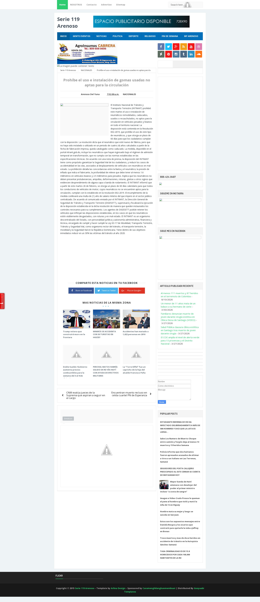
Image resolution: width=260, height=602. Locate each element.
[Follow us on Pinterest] (168, 54)
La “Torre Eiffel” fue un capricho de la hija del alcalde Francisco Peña (134, 369)
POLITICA (117, 36)
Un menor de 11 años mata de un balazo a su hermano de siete (178, 305)
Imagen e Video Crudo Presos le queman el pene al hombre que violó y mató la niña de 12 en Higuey (180, 501)
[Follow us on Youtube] (191, 46)
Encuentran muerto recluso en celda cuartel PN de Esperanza (129, 394)
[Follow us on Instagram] (176, 54)
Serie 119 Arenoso (68, 22)
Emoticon (68, 418)
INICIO (63, 36)
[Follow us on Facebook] (161, 46)
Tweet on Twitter (109, 290)
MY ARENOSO (191, 36)
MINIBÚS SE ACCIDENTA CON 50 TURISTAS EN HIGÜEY (104, 334)
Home (62, 4)
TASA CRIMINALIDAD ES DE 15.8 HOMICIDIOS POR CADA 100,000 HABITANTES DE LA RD (175, 554)
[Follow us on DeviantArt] (161, 54)
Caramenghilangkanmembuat (159, 588)
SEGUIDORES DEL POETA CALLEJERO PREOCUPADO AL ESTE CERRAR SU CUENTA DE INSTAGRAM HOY (180, 471)
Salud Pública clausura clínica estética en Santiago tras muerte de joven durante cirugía (180, 330)
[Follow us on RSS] (183, 46)
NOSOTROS (76, 4)
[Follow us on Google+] (176, 46)
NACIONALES (129, 94)
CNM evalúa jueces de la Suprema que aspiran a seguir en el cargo (85, 395)
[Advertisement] (85, 256)
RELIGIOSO (150, 36)
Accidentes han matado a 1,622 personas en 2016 (136, 333)
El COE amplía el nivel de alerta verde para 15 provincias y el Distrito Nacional (180, 340)
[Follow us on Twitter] (168, 46)
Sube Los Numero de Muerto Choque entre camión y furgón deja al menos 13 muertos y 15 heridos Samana (179, 442)
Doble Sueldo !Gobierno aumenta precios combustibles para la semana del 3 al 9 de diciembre (75, 372)
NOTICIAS (101, 36)
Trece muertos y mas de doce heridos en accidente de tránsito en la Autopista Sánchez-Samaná (180, 541)
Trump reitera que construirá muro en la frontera (74, 334)
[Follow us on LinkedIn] (191, 54)
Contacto (92, 4)
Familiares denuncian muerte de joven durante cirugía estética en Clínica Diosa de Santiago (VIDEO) (178, 316)
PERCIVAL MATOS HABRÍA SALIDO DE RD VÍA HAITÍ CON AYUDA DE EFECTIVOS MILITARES (106, 371)
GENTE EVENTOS (81, 36)
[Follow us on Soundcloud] (198, 54)
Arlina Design (118, 588)
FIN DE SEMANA (170, 36)
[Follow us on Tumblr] (183, 54)
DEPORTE (133, 36)
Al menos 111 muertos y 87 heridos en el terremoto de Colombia (179, 295)
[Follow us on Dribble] (198, 46)
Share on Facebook (83, 290)
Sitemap (120, 4)
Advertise (106, 4)
